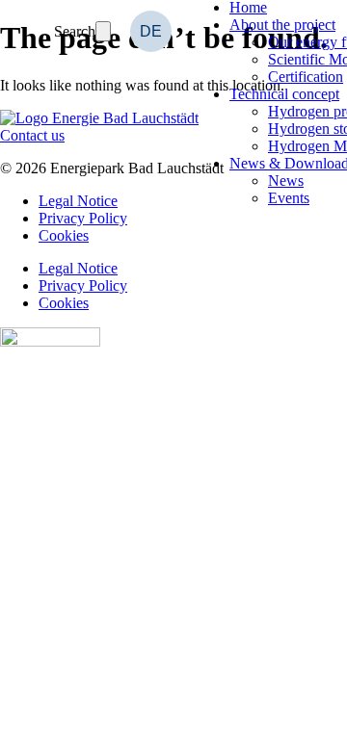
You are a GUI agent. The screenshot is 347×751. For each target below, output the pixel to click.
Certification (305, 76)
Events (288, 198)
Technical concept (284, 94)
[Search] (103, 31)
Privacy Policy (83, 285)
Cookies (64, 235)
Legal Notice (78, 268)
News (286, 180)
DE (151, 31)
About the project (282, 24)
